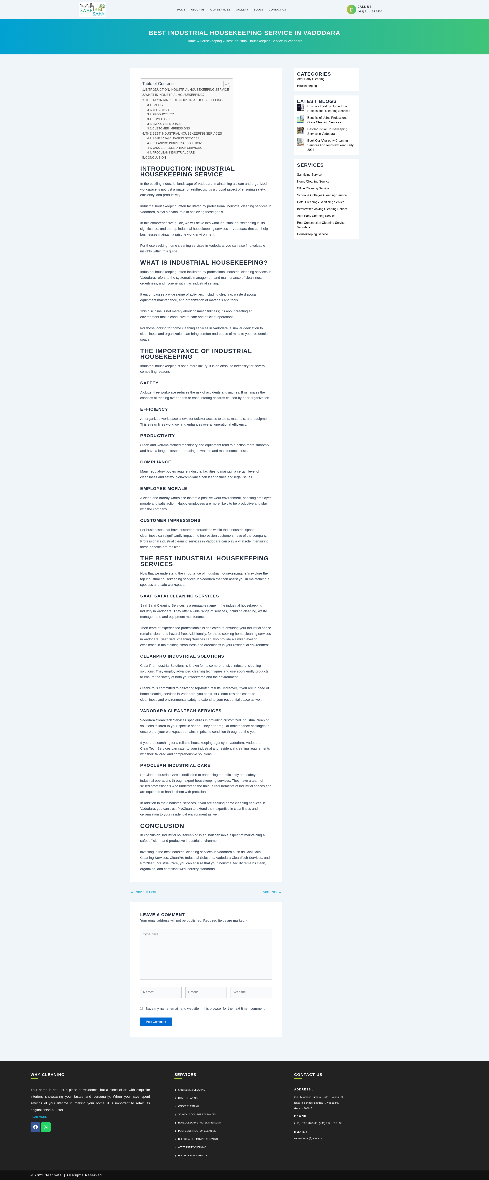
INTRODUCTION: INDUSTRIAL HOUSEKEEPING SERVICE (187, 89)
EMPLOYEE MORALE (166, 123)
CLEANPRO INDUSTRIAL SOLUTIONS (177, 143)
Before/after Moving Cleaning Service (322, 209)
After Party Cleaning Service (316, 215)
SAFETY (158, 105)
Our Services (220, 9)
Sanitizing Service (309, 174)
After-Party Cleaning (311, 79)
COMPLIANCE (162, 119)
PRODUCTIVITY (163, 114)
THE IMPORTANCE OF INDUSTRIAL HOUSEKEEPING (184, 100)
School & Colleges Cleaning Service (322, 195)
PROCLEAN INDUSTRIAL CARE (173, 152)
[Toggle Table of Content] (224, 84)
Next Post (272, 892)
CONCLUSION (155, 157)
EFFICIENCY (160, 109)
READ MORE (39, 1116)
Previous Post (143, 892)
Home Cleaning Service (313, 181)
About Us (198, 9)
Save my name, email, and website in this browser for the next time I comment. (206, 1008)
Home (181, 9)
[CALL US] (351, 9)
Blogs (258, 9)
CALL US (365, 7)
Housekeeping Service (312, 234)
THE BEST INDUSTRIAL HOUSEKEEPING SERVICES (183, 133)
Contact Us (277, 9)
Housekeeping (307, 85)
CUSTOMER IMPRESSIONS (171, 128)
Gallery (242, 9)
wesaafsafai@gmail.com (308, 1138)
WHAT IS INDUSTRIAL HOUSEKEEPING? (174, 94)
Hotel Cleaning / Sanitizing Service (320, 202)
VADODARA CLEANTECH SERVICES (177, 147)
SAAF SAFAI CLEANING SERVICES (175, 138)
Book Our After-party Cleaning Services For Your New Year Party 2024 (330, 145)
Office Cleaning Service (313, 188)
